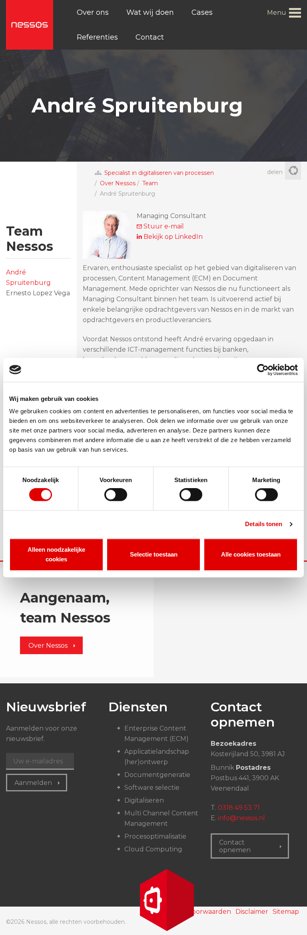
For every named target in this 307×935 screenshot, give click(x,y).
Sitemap (286, 911)
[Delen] (293, 171)
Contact (150, 37)
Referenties (97, 37)
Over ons (93, 12)
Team (150, 183)
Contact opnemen (235, 846)
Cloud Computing (153, 849)
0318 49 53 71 (239, 807)
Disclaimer (251, 911)
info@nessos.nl (241, 818)
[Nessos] (29, 25)
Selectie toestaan (153, 554)
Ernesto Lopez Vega (38, 293)
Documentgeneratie (157, 775)
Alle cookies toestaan (251, 554)
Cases (202, 12)
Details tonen (263, 524)
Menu (276, 12)
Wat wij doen (150, 12)
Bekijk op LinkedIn (172, 236)
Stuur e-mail (163, 226)
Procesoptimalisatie (155, 836)
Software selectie (151, 787)
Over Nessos (118, 183)
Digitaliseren (144, 800)
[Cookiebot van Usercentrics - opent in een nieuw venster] (263, 370)
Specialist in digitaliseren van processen (159, 172)
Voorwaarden (209, 911)
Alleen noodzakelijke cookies (56, 554)
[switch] (115, 495)
